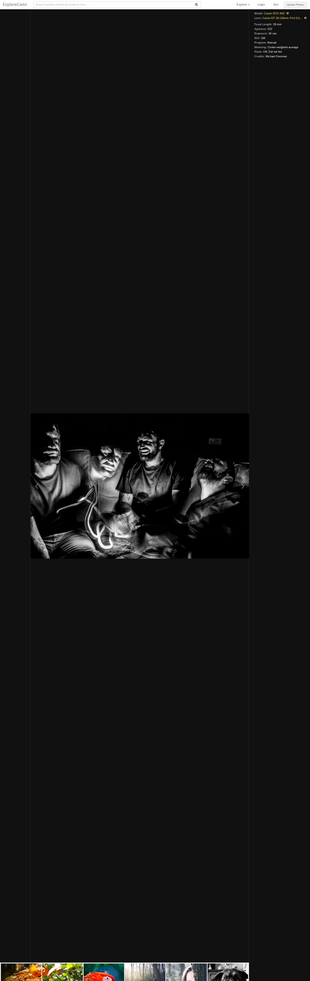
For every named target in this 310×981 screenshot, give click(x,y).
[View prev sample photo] (37, 486)
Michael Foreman (276, 56)
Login (261, 4)
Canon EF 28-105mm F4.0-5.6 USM (282, 18)
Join (276, 4)
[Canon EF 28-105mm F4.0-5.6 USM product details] (305, 18)
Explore (242, 4)
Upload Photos (295, 4)
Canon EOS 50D (274, 13)
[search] (196, 4)
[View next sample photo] (242, 486)
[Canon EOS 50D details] (287, 13)
